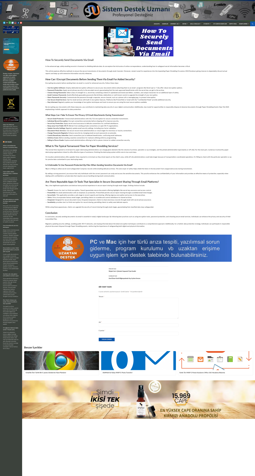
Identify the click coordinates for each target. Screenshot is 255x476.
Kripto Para (233, 23)
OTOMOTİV (206, 23)
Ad (100, 322)
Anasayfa (157, 23)
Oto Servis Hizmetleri (220, 23)
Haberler (165, 23)
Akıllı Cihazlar (195, 23)
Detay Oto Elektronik (8, 124)
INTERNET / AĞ (175, 23)
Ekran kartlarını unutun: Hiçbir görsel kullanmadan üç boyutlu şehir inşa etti (11, 249)
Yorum (101, 296)
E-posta (102, 330)
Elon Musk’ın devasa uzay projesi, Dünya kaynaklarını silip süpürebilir (10, 301)
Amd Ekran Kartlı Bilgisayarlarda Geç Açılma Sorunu (124, 277)
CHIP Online (8, 142)
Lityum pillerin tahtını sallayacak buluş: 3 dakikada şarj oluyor (10, 173)
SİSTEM (184, 23)
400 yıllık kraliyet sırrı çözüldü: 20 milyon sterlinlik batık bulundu (11, 201)
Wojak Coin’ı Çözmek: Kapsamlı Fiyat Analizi (122, 270)
